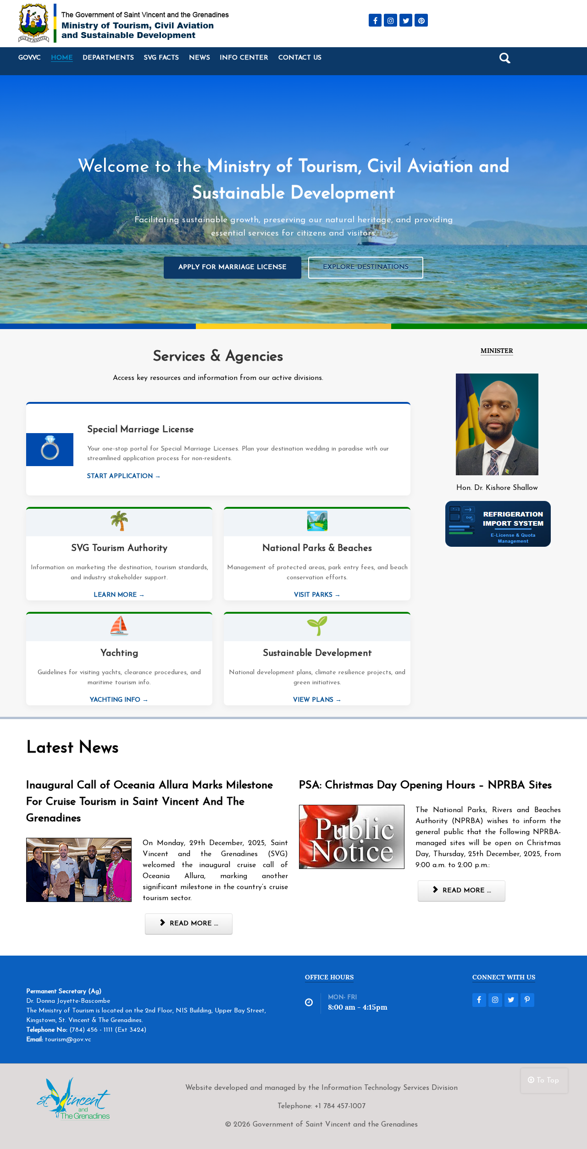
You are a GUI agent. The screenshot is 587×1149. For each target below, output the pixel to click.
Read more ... (192, 923)
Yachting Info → (119, 700)
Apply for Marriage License (232, 267)
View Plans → (317, 700)
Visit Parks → (317, 595)
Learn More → (119, 595)
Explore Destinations (366, 267)
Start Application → (124, 476)
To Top (546, 1080)
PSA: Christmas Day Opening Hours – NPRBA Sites (425, 785)
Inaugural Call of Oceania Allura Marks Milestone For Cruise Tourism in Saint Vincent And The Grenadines (149, 802)
